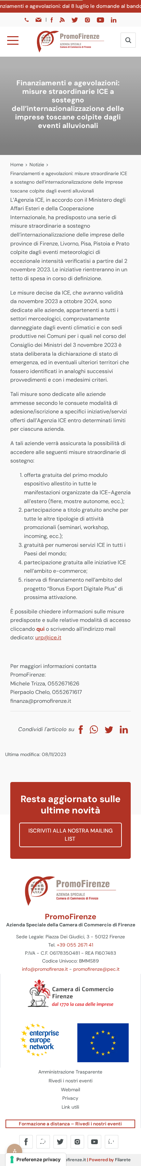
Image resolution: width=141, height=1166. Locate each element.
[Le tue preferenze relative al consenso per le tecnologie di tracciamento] (35, 1159)
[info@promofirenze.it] (39, 19)
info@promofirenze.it (45, 969)
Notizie (36, 164)
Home (16, 164)
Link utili (70, 1107)
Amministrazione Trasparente (70, 1072)
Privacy (70, 1098)
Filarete (123, 1160)
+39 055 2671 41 (75, 945)
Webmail (70, 1089)
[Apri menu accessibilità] (14, 1151)
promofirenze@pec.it (96, 969)
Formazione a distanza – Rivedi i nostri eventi (70, 1124)
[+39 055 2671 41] (27, 19)
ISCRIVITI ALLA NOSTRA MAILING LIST (70, 834)
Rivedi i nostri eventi (70, 1081)
